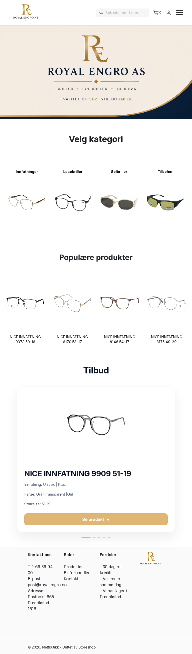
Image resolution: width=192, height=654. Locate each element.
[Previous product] (9, 460)
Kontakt (71, 578)
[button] (12, 306)
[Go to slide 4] (104, 537)
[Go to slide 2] (94, 537)
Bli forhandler (77, 572)
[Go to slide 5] (109, 537)
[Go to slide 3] (99, 537)
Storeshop (87, 647)
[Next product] (183, 460)
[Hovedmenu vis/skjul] (177, 13)
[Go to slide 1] (86, 537)
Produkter (73, 566)
